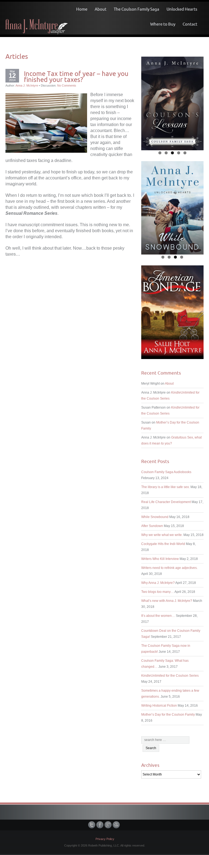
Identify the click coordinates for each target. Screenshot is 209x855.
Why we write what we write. (162, 535)
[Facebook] (100, 824)
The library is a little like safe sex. (165, 487)
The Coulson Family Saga (136, 9)
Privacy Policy (105, 839)
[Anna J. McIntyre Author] (36, 18)
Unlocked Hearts (182, 9)
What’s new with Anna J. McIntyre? (166, 601)
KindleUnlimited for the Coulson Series (170, 676)
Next (197, 102)
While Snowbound (154, 517)
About (100, 9)
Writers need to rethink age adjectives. (169, 568)
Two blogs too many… (157, 592)
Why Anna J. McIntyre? (158, 583)
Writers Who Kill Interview (160, 559)
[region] (172, 103)
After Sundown (152, 526)
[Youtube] (116, 824)
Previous (148, 102)
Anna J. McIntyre (27, 85)
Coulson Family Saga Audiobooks (166, 472)
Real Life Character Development (166, 502)
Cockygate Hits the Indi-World (163, 544)
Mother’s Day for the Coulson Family (168, 714)
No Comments (66, 85)
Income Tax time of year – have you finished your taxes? (76, 76)
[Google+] (108, 824)
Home (81, 9)
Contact (190, 24)
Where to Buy (162, 24)
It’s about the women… (158, 616)
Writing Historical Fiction (159, 705)
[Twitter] (92, 824)
